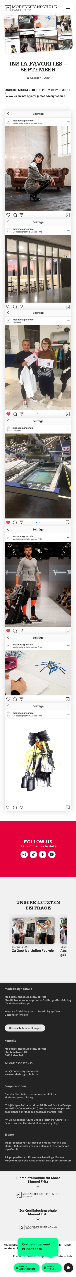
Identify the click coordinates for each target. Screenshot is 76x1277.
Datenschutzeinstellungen (25, 1028)
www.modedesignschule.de (21, 1074)
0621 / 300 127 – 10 (21, 1063)
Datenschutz (64, 1256)
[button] (11, 934)
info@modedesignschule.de (22, 1071)
